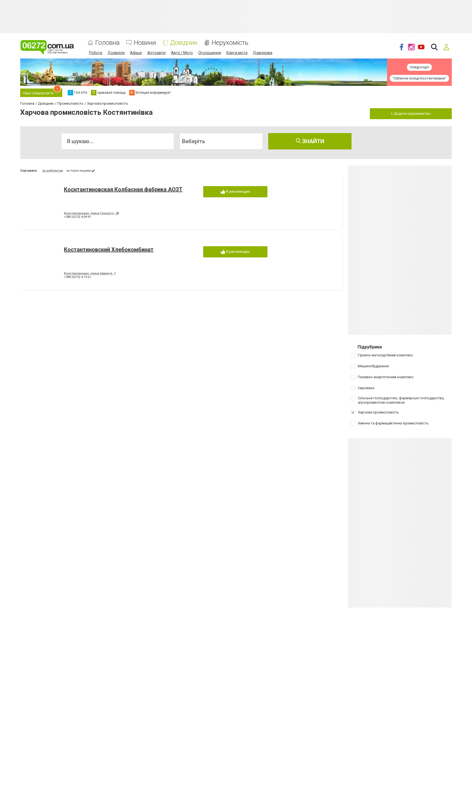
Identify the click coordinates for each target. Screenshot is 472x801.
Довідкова (262, 53)
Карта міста (236, 53)
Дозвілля (116, 53)
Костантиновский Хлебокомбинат (109, 249)
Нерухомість (230, 42)
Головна (107, 42)
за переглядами (78, 170)
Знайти (312, 141)
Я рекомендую (237, 191)
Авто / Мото (182, 53)
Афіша (136, 53)
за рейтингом (52, 170)
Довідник (183, 42)
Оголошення (209, 53)
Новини (145, 42)
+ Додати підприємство (411, 114)
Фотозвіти (156, 53)
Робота (95, 53)
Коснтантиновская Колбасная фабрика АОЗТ (123, 189)
